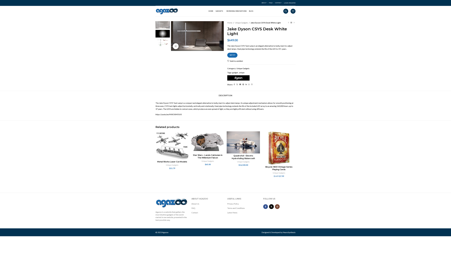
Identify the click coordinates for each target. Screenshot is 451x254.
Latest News (232, 212)
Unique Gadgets (241, 23)
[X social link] (237, 84)
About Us (195, 204)
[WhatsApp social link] (249, 84)
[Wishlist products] (293, 11)
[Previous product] (288, 22)
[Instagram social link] (277, 206)
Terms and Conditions (236, 208)
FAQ (193, 208)
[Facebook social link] (234, 84)
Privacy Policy (233, 204)
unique (241, 72)
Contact (194, 212)
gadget (235, 72)
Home (229, 23)
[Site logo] (167, 11)
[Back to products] (291, 22)
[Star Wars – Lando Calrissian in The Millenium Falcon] (207, 142)
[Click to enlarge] (176, 46)
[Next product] (294, 22)
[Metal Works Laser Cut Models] (172, 145)
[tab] (225, 94)
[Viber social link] (251, 84)
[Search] (285, 11)
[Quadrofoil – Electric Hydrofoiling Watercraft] (243, 142)
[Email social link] (240, 84)
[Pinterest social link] (243, 84)
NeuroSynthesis (289, 232)
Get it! (232, 55)
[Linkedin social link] (246, 84)
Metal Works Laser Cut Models (172, 162)
